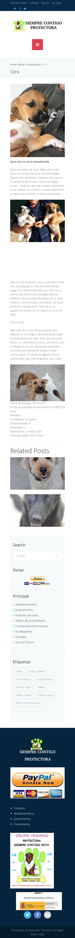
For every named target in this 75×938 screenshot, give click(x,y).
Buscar (45, 2)
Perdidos (21, 637)
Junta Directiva (22, 819)
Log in (58, 2)
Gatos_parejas (45, 679)
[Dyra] (37, 120)
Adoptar (34, 2)
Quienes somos (18, 2)
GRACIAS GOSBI (23, 687)
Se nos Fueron (24, 642)
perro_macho (45, 695)
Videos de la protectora (30, 620)
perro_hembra (23, 695)
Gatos (19, 671)
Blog (21, 64)
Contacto (19, 808)
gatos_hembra (37, 671)
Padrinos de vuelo (26, 615)
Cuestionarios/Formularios (31, 626)
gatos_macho (23, 679)
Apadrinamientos (26, 604)
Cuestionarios (22, 824)
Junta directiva (24, 610)
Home (13, 64)
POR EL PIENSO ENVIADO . (28, 703)
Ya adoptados (33, 64)
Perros (41, 687)
